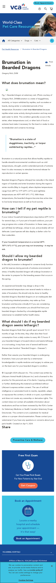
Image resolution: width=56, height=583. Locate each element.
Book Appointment (44, 3)
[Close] (52, 566)
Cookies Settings (26, 580)
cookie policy (36, 570)
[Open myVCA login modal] (40, 9)
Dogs (27, 41)
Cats (36, 41)
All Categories (14, 41)
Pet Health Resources (10, 49)
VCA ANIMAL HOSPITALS (11, 552)
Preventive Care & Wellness (28, 440)
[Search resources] (52, 41)
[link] (3, 41)
